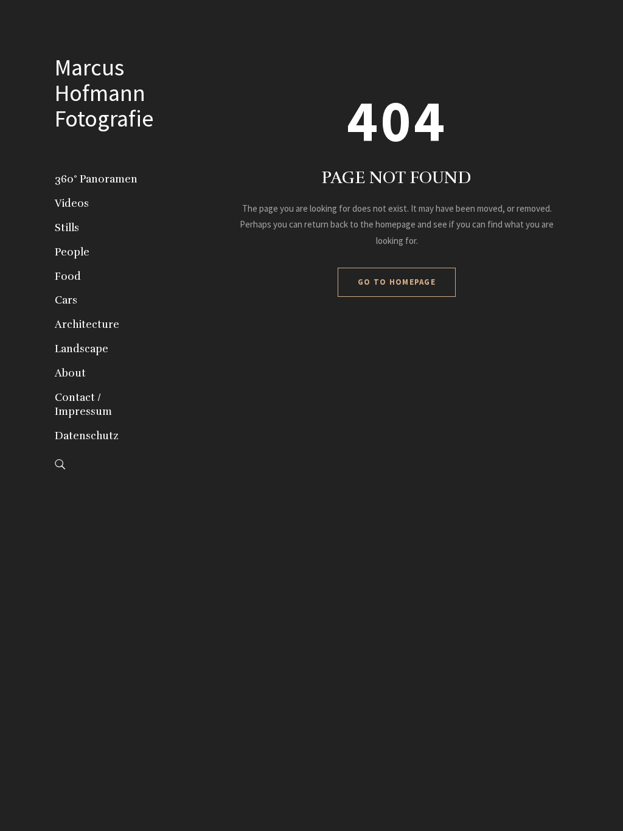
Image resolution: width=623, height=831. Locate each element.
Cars (66, 300)
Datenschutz (87, 435)
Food (68, 276)
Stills (67, 227)
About (70, 373)
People (72, 252)
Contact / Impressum (83, 405)
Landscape (81, 348)
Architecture (87, 324)
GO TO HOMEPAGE (397, 282)
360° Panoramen (96, 179)
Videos (72, 203)
